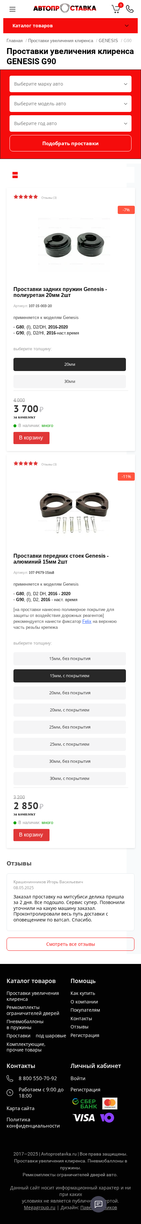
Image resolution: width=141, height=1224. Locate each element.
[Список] (15, 175)
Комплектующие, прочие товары (26, 1047)
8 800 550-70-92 (38, 1078)
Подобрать (70, 143)
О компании (84, 1002)
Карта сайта (20, 1108)
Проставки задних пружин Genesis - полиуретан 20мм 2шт (60, 292)
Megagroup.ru (39, 1207)
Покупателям (85, 1010)
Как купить (82, 993)
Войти (78, 1078)
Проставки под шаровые (36, 1036)
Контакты (81, 1019)
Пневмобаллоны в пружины (25, 1024)
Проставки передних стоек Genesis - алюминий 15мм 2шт (61, 559)
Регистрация (84, 1035)
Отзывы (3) (49, 198)
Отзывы (79, 1027)
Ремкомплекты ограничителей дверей (33, 1010)
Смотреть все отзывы (70, 944)
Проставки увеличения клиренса (33, 996)
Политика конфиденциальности (33, 1122)
